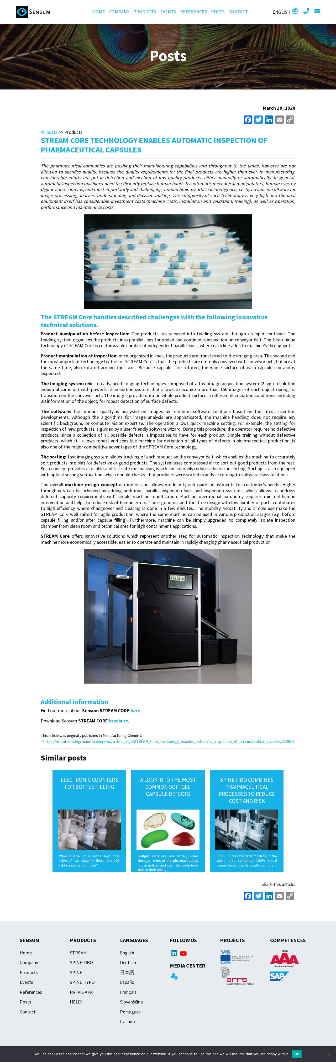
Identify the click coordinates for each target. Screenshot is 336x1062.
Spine (76, 972)
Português (130, 1012)
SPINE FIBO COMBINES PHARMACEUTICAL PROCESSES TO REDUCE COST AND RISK (247, 790)
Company (119, 12)
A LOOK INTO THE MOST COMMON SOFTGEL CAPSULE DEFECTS (168, 786)
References (193, 12)
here (135, 710)
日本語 (127, 972)
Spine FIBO (81, 962)
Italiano (127, 1021)
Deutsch (128, 962)
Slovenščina (131, 1002)
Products (144, 12)
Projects (232, 940)
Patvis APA (81, 992)
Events (168, 12)
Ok (296, 1054)
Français (128, 992)
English (127, 953)
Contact (238, 12)
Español (127, 982)
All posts (49, 132)
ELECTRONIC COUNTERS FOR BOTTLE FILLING (89, 783)
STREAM (78, 953)
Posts (217, 12)
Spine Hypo (82, 982)
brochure (118, 721)
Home (98, 12)
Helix (76, 1002)
